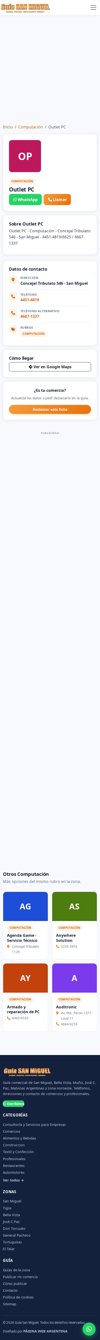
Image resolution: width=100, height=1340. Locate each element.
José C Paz (11, 1221)
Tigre (7, 1208)
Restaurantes (14, 1165)
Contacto (10, 1290)
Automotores (14, 1172)
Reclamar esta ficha (50, 409)
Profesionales (14, 1158)
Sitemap (9, 1304)
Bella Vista (11, 1215)
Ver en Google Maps (52, 366)
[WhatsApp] (89, 1329)
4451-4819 (29, 299)
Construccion (14, 1145)
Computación (30, 127)
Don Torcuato (14, 1228)
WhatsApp (28, 199)
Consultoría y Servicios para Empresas (34, 1124)
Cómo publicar (15, 1283)
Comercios (11, 1131)
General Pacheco (17, 1235)
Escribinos (15, 1103)
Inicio (8, 127)
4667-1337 (29, 316)
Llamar (60, 199)
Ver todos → (13, 1180)
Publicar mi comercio (20, 1276)
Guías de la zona (16, 1270)
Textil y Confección (18, 1151)
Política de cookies (18, 1297)
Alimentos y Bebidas (19, 1138)
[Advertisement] (50, 68)
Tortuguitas (12, 1242)
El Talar (9, 1249)
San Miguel (12, 1201)
